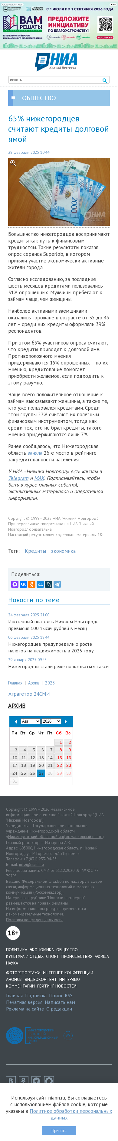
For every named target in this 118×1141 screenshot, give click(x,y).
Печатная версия (24, 1002)
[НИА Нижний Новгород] (56, 69)
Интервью (69, 979)
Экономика (42, 949)
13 (41, 757)
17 (14, 765)
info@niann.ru (31, 864)
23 (68, 765)
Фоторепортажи (23, 972)
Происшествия (76, 956)
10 (14, 757)
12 (32, 757)
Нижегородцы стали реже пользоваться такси (58, 666)
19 (32, 765)
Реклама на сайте (25, 1009)
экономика (63, 551)
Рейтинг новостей (57, 986)
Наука (12, 963)
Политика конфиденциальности (34, 919)
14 (50, 757)
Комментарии (20, 986)
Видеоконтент (41, 979)
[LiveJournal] (48, 584)
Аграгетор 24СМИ (29, 694)
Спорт (52, 956)
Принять (59, 1130)
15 (59, 757)
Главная (15, 683)
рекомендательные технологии (34, 914)
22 (59, 765)
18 (23, 765)
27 (41, 773)
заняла (35, 453)
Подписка (36, 995)
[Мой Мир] (40, 584)
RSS (69, 995)
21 (50, 765)
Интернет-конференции (68, 972)
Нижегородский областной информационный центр (55, 836)
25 (23, 773)
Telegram (18, 478)
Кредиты (35, 551)
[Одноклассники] (31, 584)
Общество (67, 949)
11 (23, 757)
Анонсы (14, 979)
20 (41, 765)
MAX (39, 478)
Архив (33, 683)
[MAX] (14, 584)
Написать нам (60, 1002)
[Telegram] (57, 584)
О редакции (59, 1009)
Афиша (102, 956)
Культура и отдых (25, 956)
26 (32, 773)
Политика (16, 949)
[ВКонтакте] (23, 584)
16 (68, 757)
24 (14, 773)
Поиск (55, 995)
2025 (50, 683)
